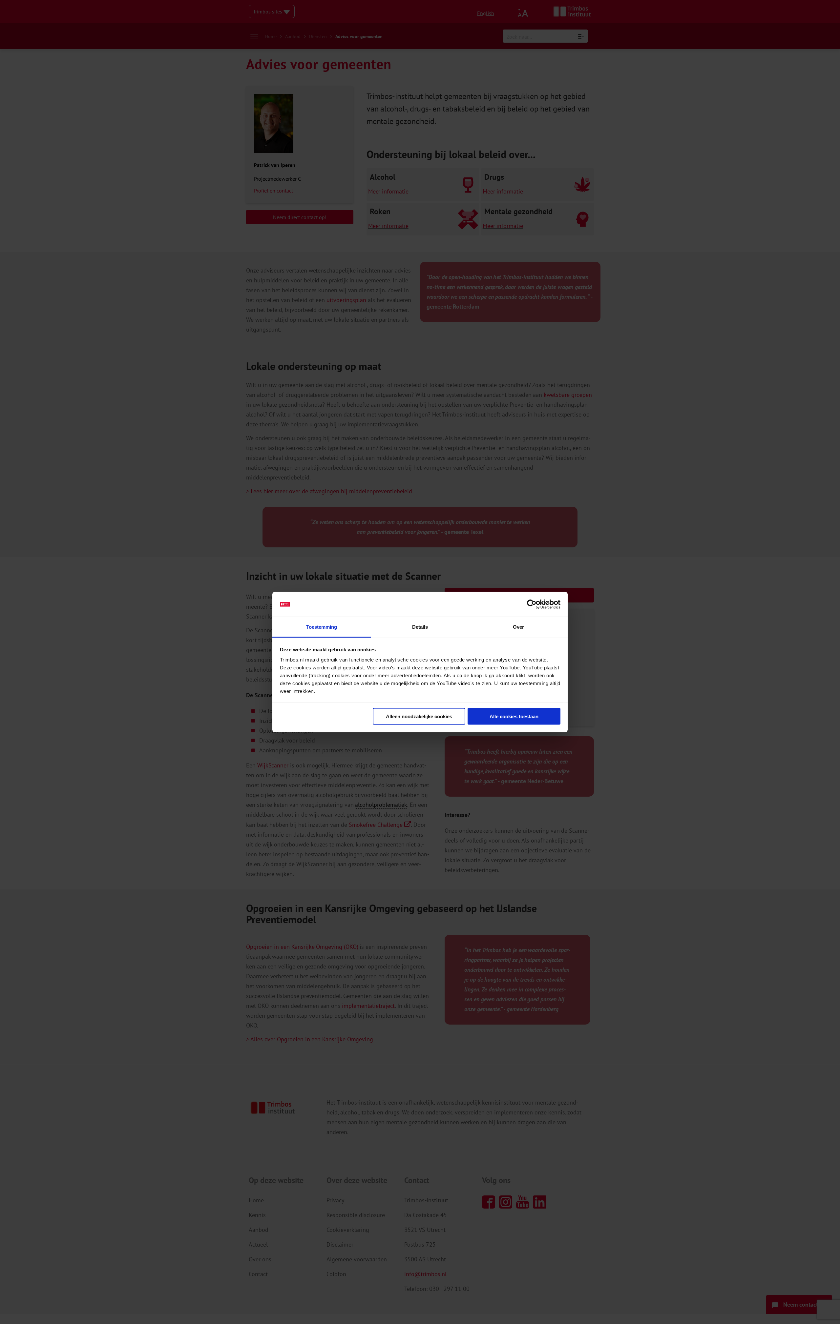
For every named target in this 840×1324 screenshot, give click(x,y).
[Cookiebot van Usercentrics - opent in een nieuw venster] (531, 604)
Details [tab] (420, 627)
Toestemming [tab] (321, 627)
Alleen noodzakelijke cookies (419, 716)
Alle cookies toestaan (514, 716)
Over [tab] (518, 627)
